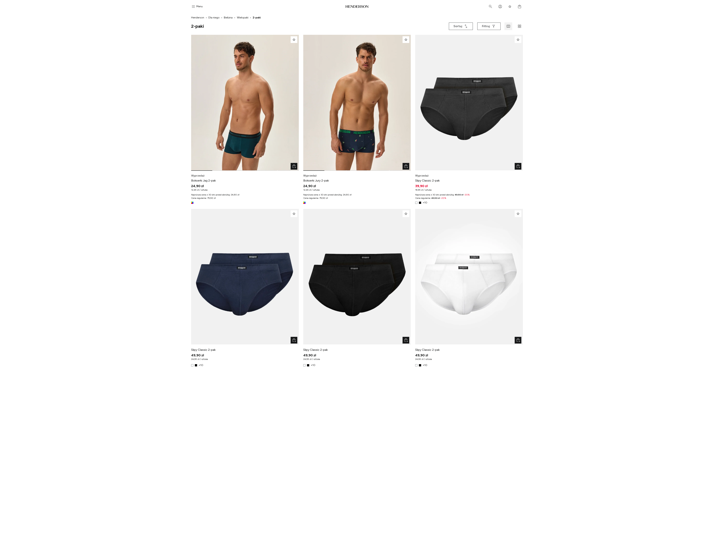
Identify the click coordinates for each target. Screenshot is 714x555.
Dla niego (214, 17)
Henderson (197, 17)
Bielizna (228, 17)
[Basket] (519, 6)
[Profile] (500, 6)
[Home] (357, 6)
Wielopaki (242, 17)
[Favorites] (509, 6)
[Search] (490, 6)
